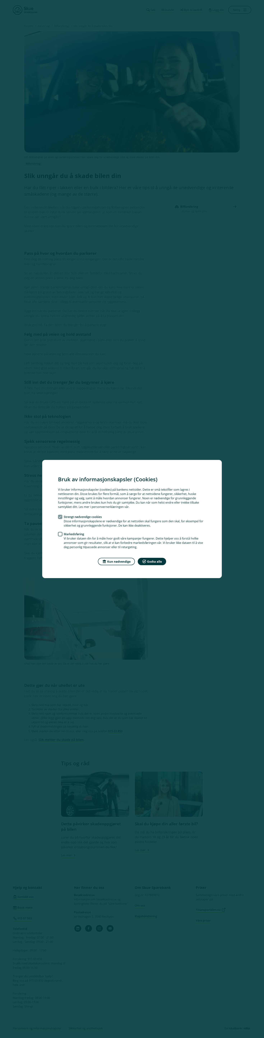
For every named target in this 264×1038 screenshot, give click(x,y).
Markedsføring (74, 534)
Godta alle (154, 562)
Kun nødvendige (119, 562)
